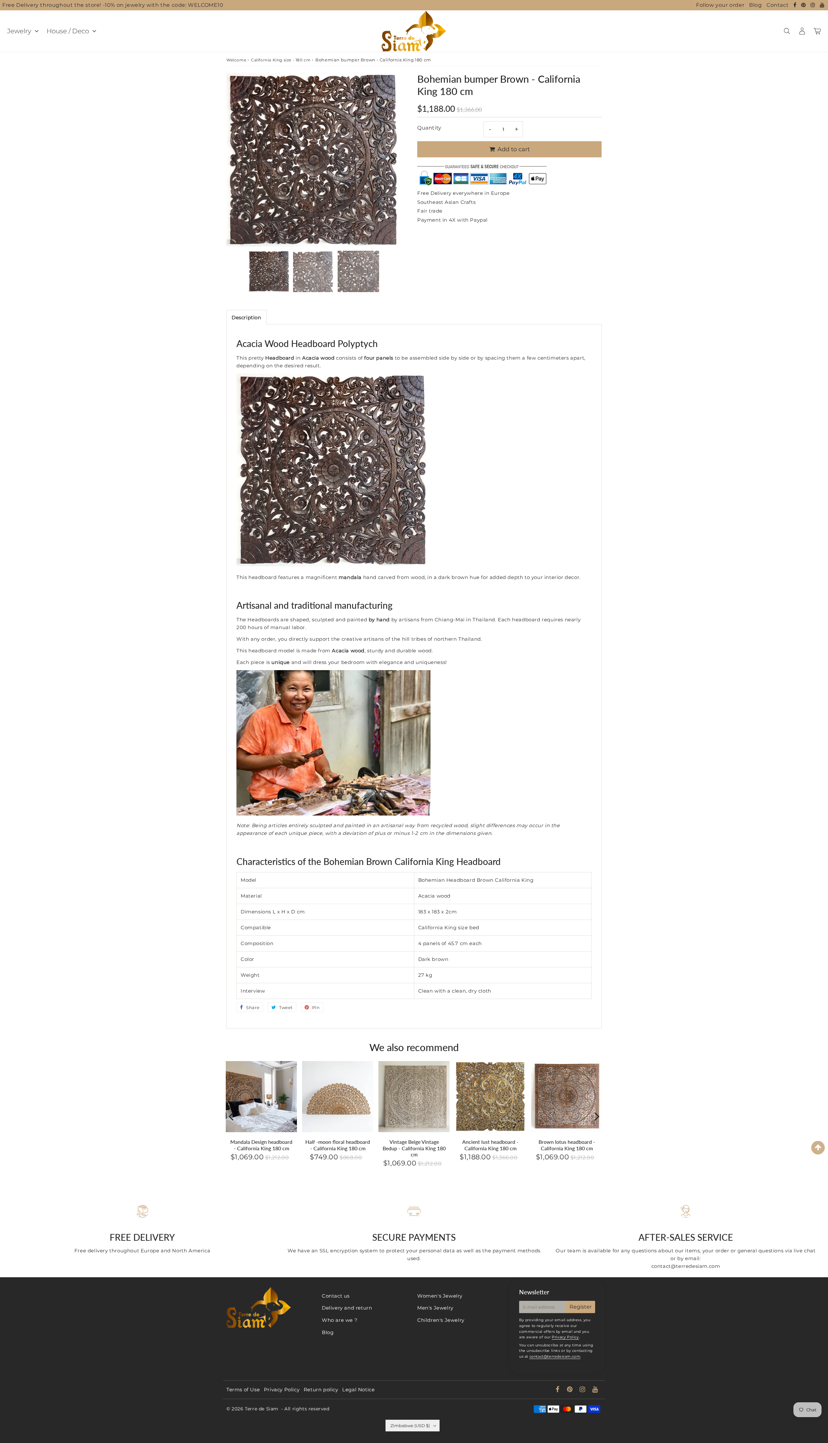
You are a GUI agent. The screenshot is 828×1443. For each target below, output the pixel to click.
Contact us (336, 1296)
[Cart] (817, 31)
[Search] (786, 31)
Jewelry (19, 31)
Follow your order (720, 5)
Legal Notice (358, 1389)
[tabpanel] (269, 271)
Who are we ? (339, 1320)
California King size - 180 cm (280, 60)
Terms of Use (243, 1389)
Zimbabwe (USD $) (410, 1425)
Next (393, 158)
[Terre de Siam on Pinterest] (804, 5)
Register (581, 1307)
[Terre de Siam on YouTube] (822, 5)
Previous (234, 158)
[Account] (802, 31)
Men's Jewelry (435, 1308)
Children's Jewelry (440, 1320)
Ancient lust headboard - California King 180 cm (490, 1145)
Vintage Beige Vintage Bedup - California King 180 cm (414, 1148)
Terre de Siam (261, 1409)
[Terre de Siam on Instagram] (814, 5)
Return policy (321, 1389)
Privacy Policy (565, 1337)
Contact (778, 5)
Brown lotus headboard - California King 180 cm (567, 1145)
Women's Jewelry (440, 1296)
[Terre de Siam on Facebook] (795, 5)
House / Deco (68, 31)
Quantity (429, 128)
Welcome (236, 60)
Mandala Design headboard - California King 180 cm (261, 1145)
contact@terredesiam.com (555, 1356)
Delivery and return (347, 1308)
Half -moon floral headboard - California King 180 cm (337, 1145)
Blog (755, 5)
